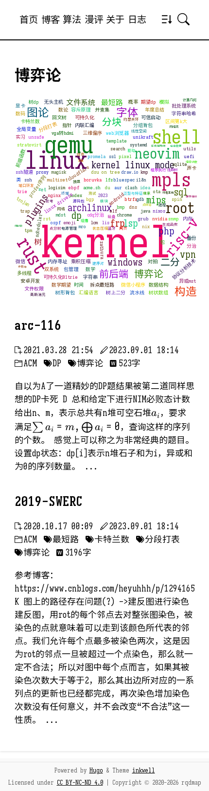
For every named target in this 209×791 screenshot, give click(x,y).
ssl (112, 156)
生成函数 (170, 224)
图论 (38, 112)
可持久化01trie (60, 277)
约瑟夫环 (131, 119)
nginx (54, 195)
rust (32, 256)
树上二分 (115, 292)
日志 (137, 19)
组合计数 (191, 162)
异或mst (187, 281)
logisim (56, 187)
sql (181, 192)
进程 (162, 205)
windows (124, 262)
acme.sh (92, 187)
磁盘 (112, 217)
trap (25, 211)
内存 (187, 219)
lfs (109, 180)
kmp (144, 172)
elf (113, 211)
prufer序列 (37, 186)
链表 (81, 154)
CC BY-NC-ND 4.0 (80, 783)
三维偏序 (92, 133)
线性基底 (168, 193)
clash (131, 187)
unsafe (36, 137)
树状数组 (158, 292)
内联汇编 (84, 125)
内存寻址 (57, 261)
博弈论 (148, 274)
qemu (68, 145)
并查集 (102, 110)
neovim (157, 153)
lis (105, 222)
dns (133, 207)
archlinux (90, 208)
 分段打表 (158, 539)
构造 (185, 291)
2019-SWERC (49, 501)
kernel (106, 242)
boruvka (93, 180)
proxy (42, 172)
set (42, 189)
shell (176, 137)
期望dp (148, 102)
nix (146, 226)
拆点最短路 (102, 285)
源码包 (79, 201)
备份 (191, 238)
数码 (20, 113)
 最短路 (61, 539)
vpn (188, 255)
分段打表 (47, 127)
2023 (103, 195)
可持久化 (84, 117)
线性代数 (18, 226)
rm (80, 160)
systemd (138, 145)
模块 (104, 201)
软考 (49, 201)
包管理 (71, 269)
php (166, 231)
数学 (90, 269)
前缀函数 (21, 158)
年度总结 (154, 110)
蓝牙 (112, 228)
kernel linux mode (132, 165)
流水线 (137, 292)
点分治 (146, 205)
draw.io (130, 172)
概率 (133, 102)
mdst (61, 215)
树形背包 (65, 292)
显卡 (20, 106)
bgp (90, 199)
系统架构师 (158, 146)
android (116, 199)
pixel (125, 156)
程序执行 (158, 170)
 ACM (26, 363)
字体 (127, 112)
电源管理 (69, 228)
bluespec (124, 180)
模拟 (164, 102)
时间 (79, 285)
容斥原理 (80, 110)
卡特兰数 (30, 121)
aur (118, 187)
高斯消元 (38, 294)
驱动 (131, 150)
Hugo (96, 770)
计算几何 (189, 100)
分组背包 (143, 125)
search (117, 148)
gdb (140, 199)
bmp (121, 207)
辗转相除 (191, 196)
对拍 (152, 261)
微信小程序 (133, 285)
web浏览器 (117, 133)
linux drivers (58, 203)
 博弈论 (85, 363)
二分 (170, 262)
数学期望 (61, 285)
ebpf (73, 187)
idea (145, 187)
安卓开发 (30, 281)
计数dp (22, 267)
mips (156, 200)
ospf (56, 222)
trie (22, 191)
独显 (77, 182)
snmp (173, 219)
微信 (20, 261)
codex (76, 195)
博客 (50, 19)
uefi (189, 156)
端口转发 (26, 185)
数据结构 (158, 285)
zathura (101, 250)
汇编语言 (88, 292)
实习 (20, 137)
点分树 (55, 228)
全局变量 (26, 129)
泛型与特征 (133, 193)
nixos (159, 211)
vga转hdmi (63, 133)
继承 (147, 193)
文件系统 (80, 102)
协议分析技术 (184, 269)
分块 (112, 122)
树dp (34, 102)
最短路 (112, 102)
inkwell (143, 770)
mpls (171, 179)
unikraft (143, 137)
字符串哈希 (184, 113)
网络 (61, 209)
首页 (28, 19)
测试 (92, 193)
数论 (63, 110)
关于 (115, 19)
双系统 (51, 269)
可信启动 (150, 117)
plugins (36, 209)
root (179, 208)
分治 (191, 246)
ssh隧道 (24, 172)
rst (47, 219)
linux (56, 160)
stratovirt (29, 145)
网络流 (174, 127)
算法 (72, 19)
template (116, 141)
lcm (94, 222)
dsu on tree (105, 172)
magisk (59, 172)
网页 (123, 228)
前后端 (113, 274)
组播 (84, 220)
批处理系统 (184, 106)
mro (82, 226)
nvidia (159, 219)
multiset (57, 180)
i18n (141, 180)
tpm (28, 230)
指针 (67, 125)
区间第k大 (176, 121)
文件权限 (34, 289)
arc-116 (38, 325)
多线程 (24, 273)
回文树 (59, 117)
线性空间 (139, 131)
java (145, 211)
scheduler (38, 225)
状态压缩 (100, 228)
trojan (23, 201)
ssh (28, 180)
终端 (65, 193)
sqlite (179, 164)
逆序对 (98, 263)
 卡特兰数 (107, 539)
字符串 (90, 277)
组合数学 (176, 146)
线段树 (172, 170)
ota (156, 191)
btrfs (130, 199)
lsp (130, 223)
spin (177, 199)
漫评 (94, 19)
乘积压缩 (80, 261)
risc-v (182, 237)
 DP (52, 363)
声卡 (191, 168)
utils (189, 148)
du (107, 187)
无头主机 (53, 102)
